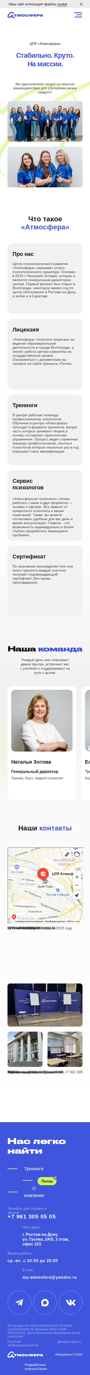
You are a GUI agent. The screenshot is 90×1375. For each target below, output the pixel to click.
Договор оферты (69, 1341)
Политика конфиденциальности (23, 1343)
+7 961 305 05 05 (32, 1216)
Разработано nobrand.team (36, 1367)
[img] (25, 15)
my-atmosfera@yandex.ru (49, 1277)
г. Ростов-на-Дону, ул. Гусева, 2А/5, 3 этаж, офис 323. (45, 1239)
